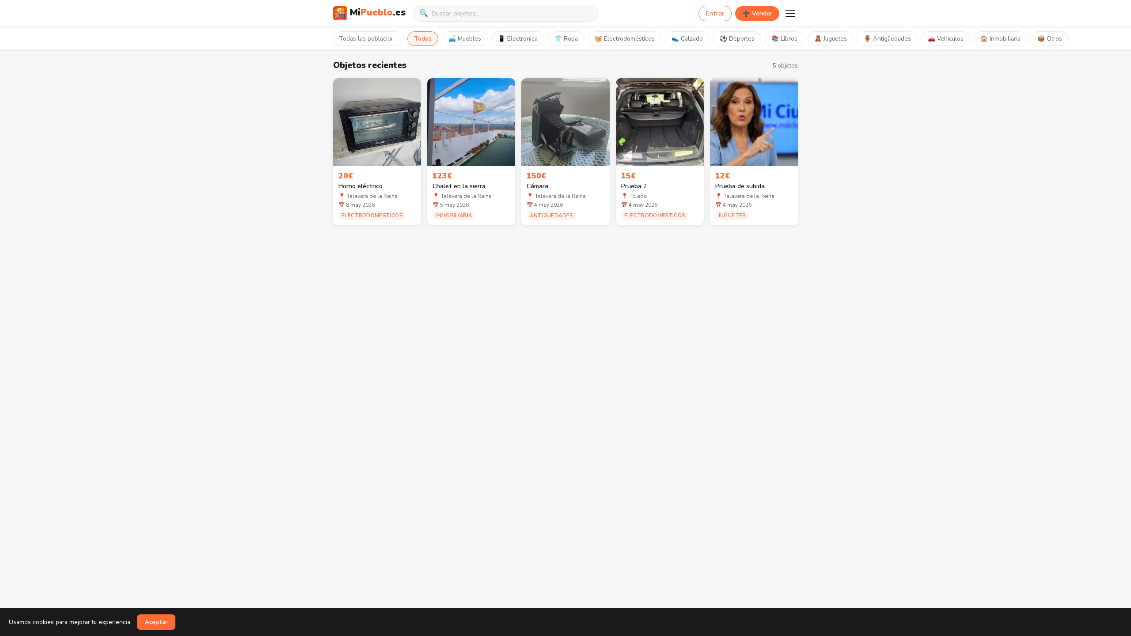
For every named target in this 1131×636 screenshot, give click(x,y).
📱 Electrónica (518, 38)
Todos (423, 38)
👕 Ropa (566, 38)
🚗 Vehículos (946, 38)
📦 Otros (1049, 38)
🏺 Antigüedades (887, 38)
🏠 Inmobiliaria (1000, 38)
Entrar (715, 13)
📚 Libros (784, 38)
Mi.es (378, 12)
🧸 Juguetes (830, 38)
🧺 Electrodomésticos (625, 38)
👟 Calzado (687, 38)
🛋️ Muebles (464, 38)
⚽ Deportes (737, 38)
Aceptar (156, 622)
